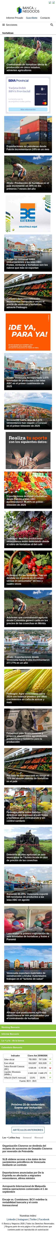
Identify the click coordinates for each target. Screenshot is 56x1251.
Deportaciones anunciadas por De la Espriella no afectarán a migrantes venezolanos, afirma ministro (23, 1175)
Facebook (44, 1219)
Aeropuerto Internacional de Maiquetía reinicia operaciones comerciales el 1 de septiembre (25, 1189)
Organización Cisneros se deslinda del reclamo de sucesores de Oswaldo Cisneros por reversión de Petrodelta (27, 1149)
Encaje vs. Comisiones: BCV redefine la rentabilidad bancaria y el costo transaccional (24, 1202)
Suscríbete (31, 18)
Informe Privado (14, 18)
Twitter (33, 1219)
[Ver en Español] (53, 2)
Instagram (23, 1219)
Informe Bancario (10, 1034)
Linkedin (11, 1219)
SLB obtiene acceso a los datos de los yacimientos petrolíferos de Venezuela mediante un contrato (24, 1162)
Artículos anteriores (28, 1130)
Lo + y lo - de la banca (12, 1040)
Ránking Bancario (10, 1027)
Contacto (45, 18)
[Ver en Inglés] (50, 2)
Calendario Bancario (11, 1047)
